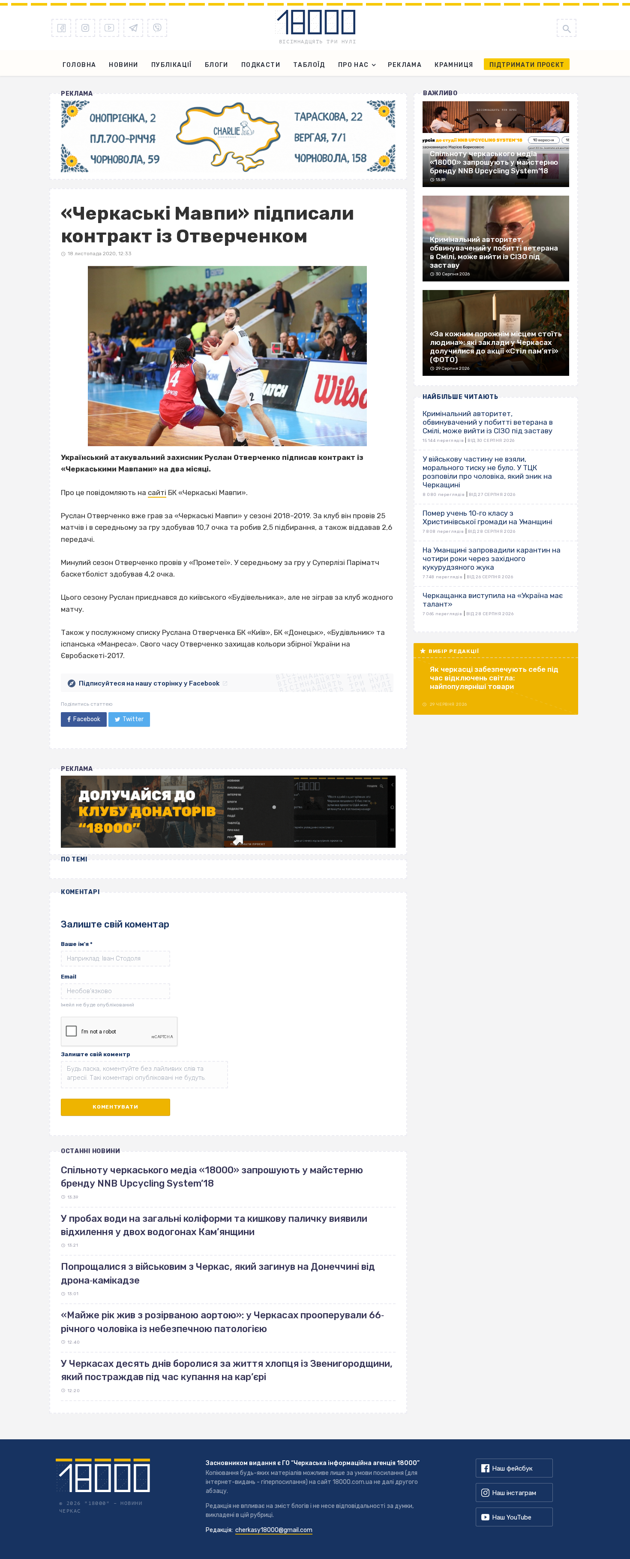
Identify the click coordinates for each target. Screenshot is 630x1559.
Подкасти (260, 65)
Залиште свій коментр (95, 1054)
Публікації (171, 65)
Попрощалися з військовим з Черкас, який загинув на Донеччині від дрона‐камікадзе (218, 1273)
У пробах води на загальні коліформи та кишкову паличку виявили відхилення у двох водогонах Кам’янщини (214, 1225)
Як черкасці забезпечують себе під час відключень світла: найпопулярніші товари (494, 678)
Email (68, 976)
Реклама (405, 65)
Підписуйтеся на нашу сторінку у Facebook (149, 683)
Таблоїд (309, 65)
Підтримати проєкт (526, 65)
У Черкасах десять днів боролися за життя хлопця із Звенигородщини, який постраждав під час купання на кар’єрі (227, 1370)
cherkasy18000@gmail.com (273, 1530)
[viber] (157, 28)
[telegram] (133, 28)
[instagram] (85, 28)
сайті (157, 492)
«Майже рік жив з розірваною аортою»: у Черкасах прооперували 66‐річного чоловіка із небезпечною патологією (222, 1321)
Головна (79, 65)
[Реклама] (228, 136)
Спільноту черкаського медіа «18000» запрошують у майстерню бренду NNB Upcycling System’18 (212, 1176)
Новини (123, 65)
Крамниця (454, 65)
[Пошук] (566, 28)
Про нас (353, 65)
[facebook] (61, 28)
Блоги (216, 65)
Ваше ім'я (77, 944)
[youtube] (109, 28)
